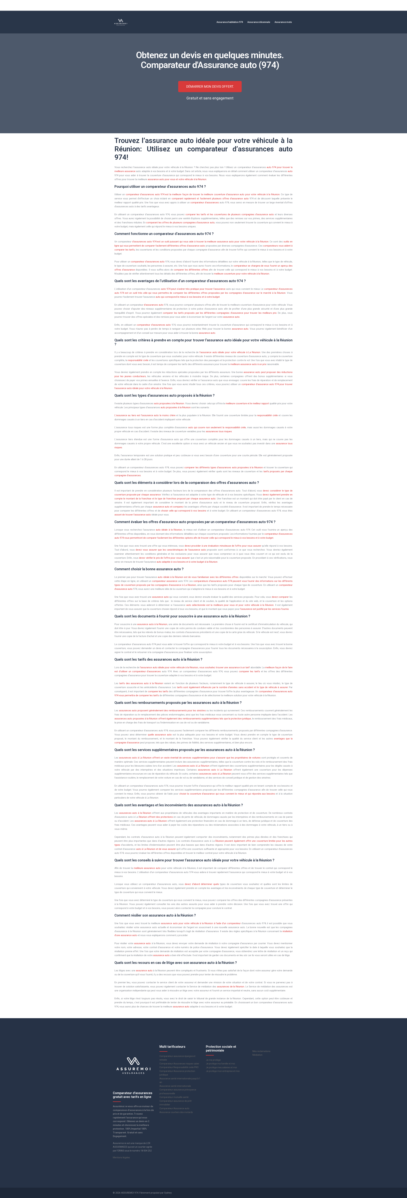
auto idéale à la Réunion (169, 529)
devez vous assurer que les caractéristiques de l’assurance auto (171, 549)
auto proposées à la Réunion (169, 403)
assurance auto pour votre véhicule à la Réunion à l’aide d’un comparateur (201, 923)
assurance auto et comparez (168, 506)
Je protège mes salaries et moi (221, 1067)
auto (290, 171)
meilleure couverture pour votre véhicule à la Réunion (241, 273)
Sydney (168, 1192)
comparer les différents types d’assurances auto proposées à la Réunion (223, 467)
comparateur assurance (164, 581)
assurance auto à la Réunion (152, 624)
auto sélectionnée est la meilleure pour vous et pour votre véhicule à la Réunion (230, 605)
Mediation (257, 1055)
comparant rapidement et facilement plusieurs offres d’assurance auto (210, 198)
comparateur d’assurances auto (148, 261)
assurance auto (231, 316)
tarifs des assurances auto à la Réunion (141, 683)
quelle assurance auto (160, 734)
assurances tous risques (219, 431)
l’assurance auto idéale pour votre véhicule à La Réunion (230, 352)
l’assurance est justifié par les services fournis (264, 609)
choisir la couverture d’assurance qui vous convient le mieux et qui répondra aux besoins (227, 793)
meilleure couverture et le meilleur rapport (247, 403)
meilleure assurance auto (147, 868)
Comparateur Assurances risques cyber (179, 1063)
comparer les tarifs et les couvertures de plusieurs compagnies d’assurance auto (230, 214)
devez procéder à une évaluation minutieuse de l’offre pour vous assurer (223, 545)
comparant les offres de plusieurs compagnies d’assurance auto (180, 222)
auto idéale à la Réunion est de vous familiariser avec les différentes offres (198, 577)
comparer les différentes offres (191, 269)
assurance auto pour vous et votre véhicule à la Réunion (177, 179)
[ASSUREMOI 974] (121, 22)
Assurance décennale (258, 22)
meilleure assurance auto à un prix (248, 364)
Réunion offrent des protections (156, 817)
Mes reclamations (261, 1051)
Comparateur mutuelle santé (174, 1097)
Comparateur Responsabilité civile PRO (179, 1067)
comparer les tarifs (249, 671)
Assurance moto (283, 22)
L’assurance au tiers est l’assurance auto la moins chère (145, 415)
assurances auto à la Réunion (135, 813)
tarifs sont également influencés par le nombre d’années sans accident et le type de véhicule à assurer (232, 687)
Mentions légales (121, 1157)
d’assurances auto (153, 304)
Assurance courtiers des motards (176, 1112)
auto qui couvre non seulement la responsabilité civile (217, 427)
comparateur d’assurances (204, 202)
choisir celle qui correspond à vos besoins (183, 510)
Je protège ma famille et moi (220, 1063)
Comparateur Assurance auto (174, 1108)
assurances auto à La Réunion (193, 765)
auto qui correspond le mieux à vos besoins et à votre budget (188, 296)
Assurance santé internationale (175, 1086)
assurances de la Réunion (230, 986)
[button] (210, 86)
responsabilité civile (138, 360)
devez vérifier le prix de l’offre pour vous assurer (164, 557)
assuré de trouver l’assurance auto (132, 514)
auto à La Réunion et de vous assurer (156, 849)
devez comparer (280, 597)
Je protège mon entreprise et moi (223, 1071)
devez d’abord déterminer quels (202, 884)
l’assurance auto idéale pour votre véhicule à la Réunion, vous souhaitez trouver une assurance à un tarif (195, 667)
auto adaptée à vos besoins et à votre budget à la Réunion (187, 561)
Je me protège (213, 1060)
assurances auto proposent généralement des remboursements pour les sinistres (162, 710)
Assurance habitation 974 (230, 22)
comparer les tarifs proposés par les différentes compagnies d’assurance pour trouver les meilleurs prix (219, 312)
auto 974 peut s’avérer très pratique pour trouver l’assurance (193, 289)
